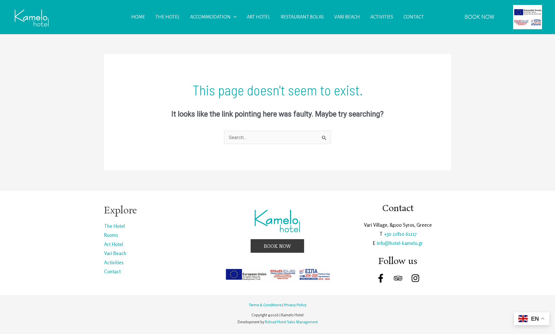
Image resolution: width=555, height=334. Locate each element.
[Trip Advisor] (398, 278)
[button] (479, 17)
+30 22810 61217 (400, 234)
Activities (113, 262)
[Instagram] (415, 278)
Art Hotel (113, 244)
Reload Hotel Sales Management (291, 322)
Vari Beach (115, 253)
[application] (234, 17)
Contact (112, 271)
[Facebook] (380, 278)
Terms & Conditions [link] (265, 305)
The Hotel (114, 226)
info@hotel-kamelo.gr (400, 243)
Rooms (111, 235)
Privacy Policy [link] (295, 305)
